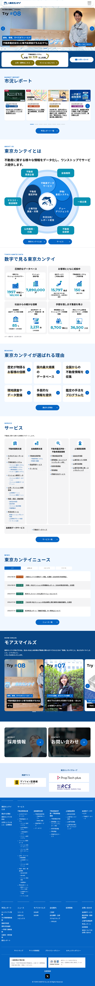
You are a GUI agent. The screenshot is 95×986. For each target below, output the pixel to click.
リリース (63, 568)
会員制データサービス (15, 528)
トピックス (47, 568)
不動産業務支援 (14, 449)
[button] (3, 28)
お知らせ (29, 568)
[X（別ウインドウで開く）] (47, 976)
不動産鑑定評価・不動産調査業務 (59, 450)
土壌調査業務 (80, 449)
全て (12, 568)
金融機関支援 (36, 449)
